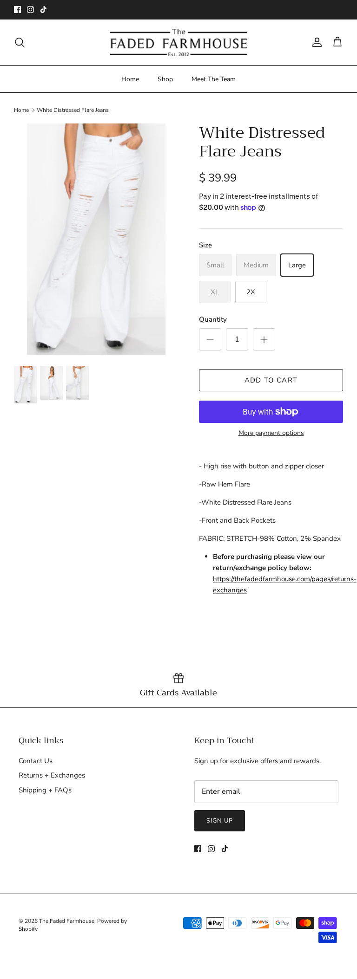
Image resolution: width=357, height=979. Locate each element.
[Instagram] (30, 9)
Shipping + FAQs (45, 790)
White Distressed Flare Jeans (73, 110)
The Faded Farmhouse (66, 921)
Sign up (219, 821)
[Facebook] (17, 9)
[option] (96, 239)
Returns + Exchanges (52, 775)
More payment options (271, 433)
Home (130, 79)
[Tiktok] (43, 9)
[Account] (315, 42)
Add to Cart (271, 380)
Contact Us (36, 760)
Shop (165, 79)
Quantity (213, 319)
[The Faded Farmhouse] (178, 42)
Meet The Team (214, 79)
